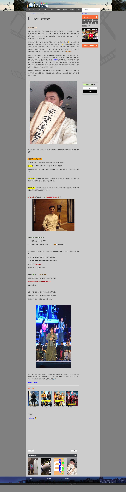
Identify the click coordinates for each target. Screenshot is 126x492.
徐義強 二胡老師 (33, 382)
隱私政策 (67, 478)
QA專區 (78, 10)
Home (29, 13)
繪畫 (90, 23)
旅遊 (39, 10)
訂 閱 (90, 91)
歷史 (89, 25)
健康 (93, 23)
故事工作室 (85, 23)
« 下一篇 (30, 450)
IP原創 (44, 10)
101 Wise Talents (60, 484)
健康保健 (58, 10)
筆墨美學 (89, 20)
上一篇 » (74, 450)
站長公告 (72, 10)
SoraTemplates (34, 484)
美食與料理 (95, 20)
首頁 (29, 10)
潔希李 (55, 60)
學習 (34, 13)
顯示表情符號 (32, 418)
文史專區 (50, 10)
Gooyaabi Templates (46, 484)
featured (36, 13)
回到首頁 (32, 478)
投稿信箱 (65, 10)
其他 (86, 25)
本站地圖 (49, 478)
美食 (34, 10)
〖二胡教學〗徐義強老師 (40, 18)
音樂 (32, 13)
